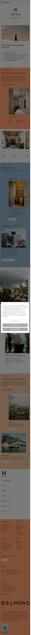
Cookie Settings (15, 321)
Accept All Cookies (15, 329)
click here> (5, 316)
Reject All (15, 325)
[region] (15, 317)
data (27, 307)
